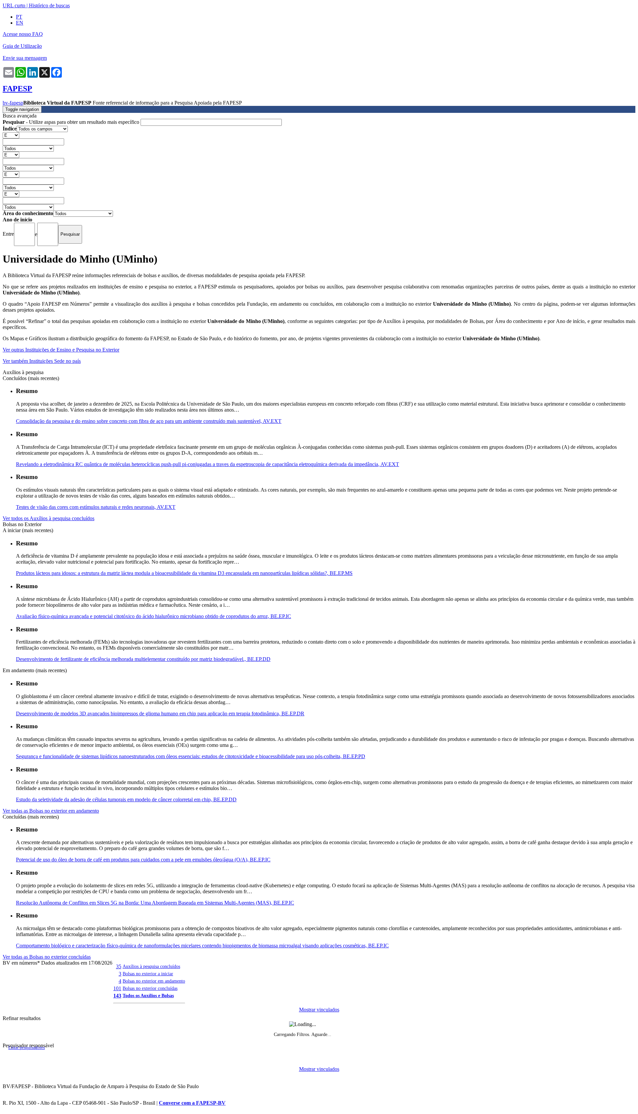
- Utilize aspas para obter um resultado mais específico (72, 122)
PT (19, 17)
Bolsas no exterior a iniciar (148, 973)
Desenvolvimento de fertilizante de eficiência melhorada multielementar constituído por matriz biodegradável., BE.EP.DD (143, 659)
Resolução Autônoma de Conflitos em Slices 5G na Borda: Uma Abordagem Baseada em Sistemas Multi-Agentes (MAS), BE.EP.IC (155, 903)
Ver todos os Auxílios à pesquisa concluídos (48, 518)
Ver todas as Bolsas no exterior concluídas (47, 957)
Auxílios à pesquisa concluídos (151, 966)
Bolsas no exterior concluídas (150, 988)
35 (118, 966)
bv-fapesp (13, 103)
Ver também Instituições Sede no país (42, 361)
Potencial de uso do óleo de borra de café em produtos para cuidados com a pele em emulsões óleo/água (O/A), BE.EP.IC (143, 859)
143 (117, 995)
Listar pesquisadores (26, 1047)
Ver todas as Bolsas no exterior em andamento (51, 811)
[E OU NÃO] (11, 135)
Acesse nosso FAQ (23, 34)
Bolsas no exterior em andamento (154, 981)
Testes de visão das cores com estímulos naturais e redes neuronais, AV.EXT (95, 507)
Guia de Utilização (22, 46)
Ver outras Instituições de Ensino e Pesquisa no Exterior (61, 350)
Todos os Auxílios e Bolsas (148, 995)
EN (19, 23)
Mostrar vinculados (319, 1009)
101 (117, 988)
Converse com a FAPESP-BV (192, 1103)
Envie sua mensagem (25, 58)
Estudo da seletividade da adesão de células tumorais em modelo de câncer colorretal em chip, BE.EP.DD (126, 799)
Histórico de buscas (49, 5)
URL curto (14, 5)
